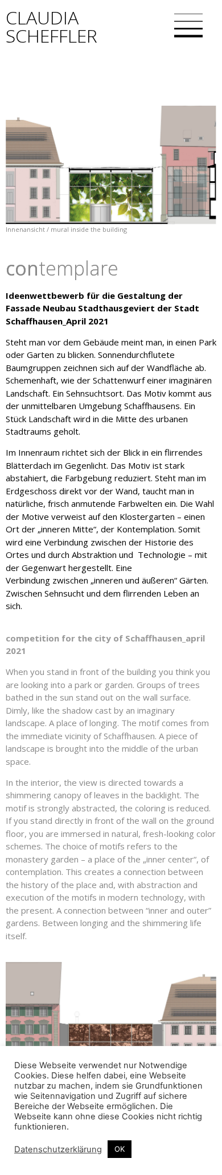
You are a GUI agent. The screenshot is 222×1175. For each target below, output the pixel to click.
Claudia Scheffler (51, 26)
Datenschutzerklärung (58, 1149)
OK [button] (119, 1148)
